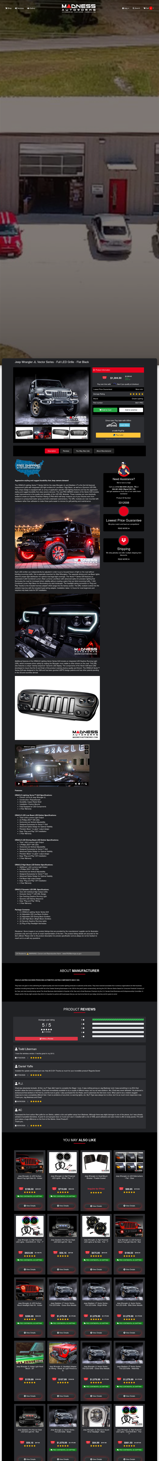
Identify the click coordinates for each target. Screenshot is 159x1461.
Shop (9, 8)
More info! (139, 389)
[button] (86, 397)
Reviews (66, 451)
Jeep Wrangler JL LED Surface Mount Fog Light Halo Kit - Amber (29, 1177)
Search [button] (137, 8)
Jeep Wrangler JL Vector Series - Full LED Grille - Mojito (63, 1430)
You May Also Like (83, 451)
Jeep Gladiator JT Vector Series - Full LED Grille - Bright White (96, 1304)
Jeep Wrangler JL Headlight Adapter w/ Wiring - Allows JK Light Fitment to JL (63, 1368)
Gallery (32, 8)
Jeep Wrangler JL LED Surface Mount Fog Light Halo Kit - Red (129, 1240)
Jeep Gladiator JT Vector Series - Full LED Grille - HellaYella (129, 1367)
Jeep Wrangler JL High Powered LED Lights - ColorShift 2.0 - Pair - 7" (29, 1240)
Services (20, 8)
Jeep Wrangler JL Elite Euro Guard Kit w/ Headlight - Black (96, 1430)
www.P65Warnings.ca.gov (72, 953)
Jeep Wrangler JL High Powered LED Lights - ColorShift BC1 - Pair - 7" (129, 1431)
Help (126, 8)
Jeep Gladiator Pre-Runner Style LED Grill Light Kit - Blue (63, 1240)
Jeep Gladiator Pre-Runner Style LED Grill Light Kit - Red (30, 1430)
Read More (123, 528)
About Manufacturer (104, 451)
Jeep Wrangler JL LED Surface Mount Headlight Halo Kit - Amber (29, 1304)
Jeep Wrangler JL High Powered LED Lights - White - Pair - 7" (63, 1177)
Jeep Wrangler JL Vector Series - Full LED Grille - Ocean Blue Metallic (96, 1367)
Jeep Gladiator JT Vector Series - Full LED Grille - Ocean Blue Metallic (62, 1304)
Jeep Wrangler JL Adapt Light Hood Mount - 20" (30, 1367)
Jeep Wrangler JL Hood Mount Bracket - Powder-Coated (96, 1177)
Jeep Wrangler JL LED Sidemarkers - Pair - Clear (129, 1177)
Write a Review (47, 1038)
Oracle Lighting (137, 398)
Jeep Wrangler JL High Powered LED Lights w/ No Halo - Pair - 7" (96, 1240)
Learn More (124, 425)
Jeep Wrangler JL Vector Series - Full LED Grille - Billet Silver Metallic (129, 1304)
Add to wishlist (131, 410)
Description (52, 451)
